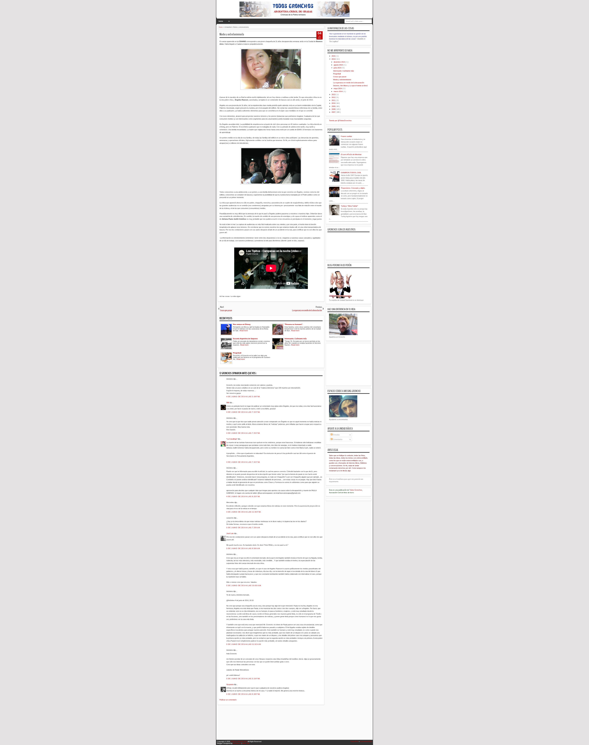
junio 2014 (338, 68)
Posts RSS (354, 741)
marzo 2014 (338, 91)
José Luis (230, 533)
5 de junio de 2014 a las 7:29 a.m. (243, 527)
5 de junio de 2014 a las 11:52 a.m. (244, 644)
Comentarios (338, 439)
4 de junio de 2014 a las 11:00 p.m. (243, 512)
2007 (334, 112)
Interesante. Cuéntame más (343, 71)
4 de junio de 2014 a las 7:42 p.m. (243, 462)
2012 (334, 97)
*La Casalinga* (232, 439)
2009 (334, 106)
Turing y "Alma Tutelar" (349, 206)
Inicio (221, 21)
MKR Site (246, 743)
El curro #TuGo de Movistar (351, 154)
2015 (334, 56)
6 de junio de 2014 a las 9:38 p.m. (243, 694)
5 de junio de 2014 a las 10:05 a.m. (244, 585)
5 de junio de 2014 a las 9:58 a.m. (243, 548)
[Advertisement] (273, 724)
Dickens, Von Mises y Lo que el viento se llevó (350, 85)
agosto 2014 (338, 65)
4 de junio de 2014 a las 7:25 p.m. (243, 433)
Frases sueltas (346, 136)
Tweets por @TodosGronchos (340, 120)
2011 (334, 100)
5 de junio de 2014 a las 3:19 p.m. (243, 679)
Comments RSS (366, 741)
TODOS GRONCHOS (239, 741)
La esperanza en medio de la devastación (348, 83)
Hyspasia (230, 684)
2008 (334, 109)
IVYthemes (237, 743)
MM (228, 402)
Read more (244, 331)
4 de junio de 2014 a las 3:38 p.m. (243, 396)
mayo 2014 (338, 88)
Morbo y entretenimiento (231, 34)
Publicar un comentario (228, 700)
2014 (334, 59)
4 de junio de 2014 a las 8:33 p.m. (243, 496)
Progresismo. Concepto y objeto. (353, 188)
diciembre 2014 (339, 62)
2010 (334, 103)
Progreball (337, 74)
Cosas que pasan (339, 77)
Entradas (336, 435)
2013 (334, 94)
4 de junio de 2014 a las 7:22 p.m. (243, 412)
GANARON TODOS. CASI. (351, 172)
